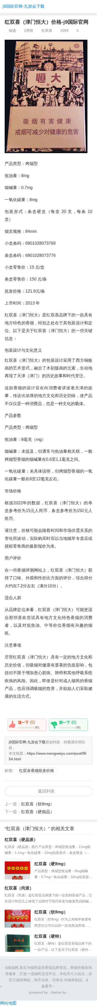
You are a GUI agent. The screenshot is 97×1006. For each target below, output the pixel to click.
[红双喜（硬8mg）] (18, 870)
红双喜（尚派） (19, 888)
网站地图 (8, 1003)
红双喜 (46, 30)
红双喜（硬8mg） (51, 864)
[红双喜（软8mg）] (18, 919)
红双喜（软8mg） (37, 804)
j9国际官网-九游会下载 (23, 6)
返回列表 (46, 791)
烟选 (12, 30)
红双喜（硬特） (48, 936)
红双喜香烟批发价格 (36, 770)
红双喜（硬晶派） (21, 839)
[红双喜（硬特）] (18, 943)
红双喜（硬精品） (37, 812)
